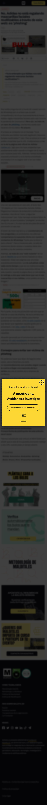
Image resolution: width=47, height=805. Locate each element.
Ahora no (23, 421)
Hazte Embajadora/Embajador (23, 407)
